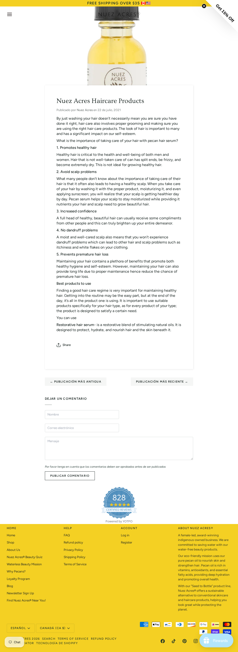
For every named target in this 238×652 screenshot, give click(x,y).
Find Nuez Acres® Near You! (26, 600)
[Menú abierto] (14, 14)
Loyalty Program (18, 579)
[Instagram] (196, 641)
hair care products (102, 128)
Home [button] (12, 528)
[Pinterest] (184, 641)
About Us (13, 550)
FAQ (67, 535)
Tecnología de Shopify (57, 643)
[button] (221, 16)
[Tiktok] (173, 641)
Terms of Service (75, 564)
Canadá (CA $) (53, 628)
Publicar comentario (69, 475)
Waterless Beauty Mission (24, 564)
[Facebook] (163, 641)
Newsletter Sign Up (20, 593)
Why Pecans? (16, 571)
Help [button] (68, 528)
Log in (125, 535)
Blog (10, 586)
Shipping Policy (74, 557)
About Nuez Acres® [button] (195, 528)
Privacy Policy (73, 550)
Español (18, 628)
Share (67, 345)
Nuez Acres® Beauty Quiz (25, 557)
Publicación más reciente (162, 381)
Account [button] (129, 528)
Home (11, 535)
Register (126, 542)
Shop (10, 542)
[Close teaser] (204, 6)
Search (48, 638)
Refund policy (73, 542)
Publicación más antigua (75, 381)
